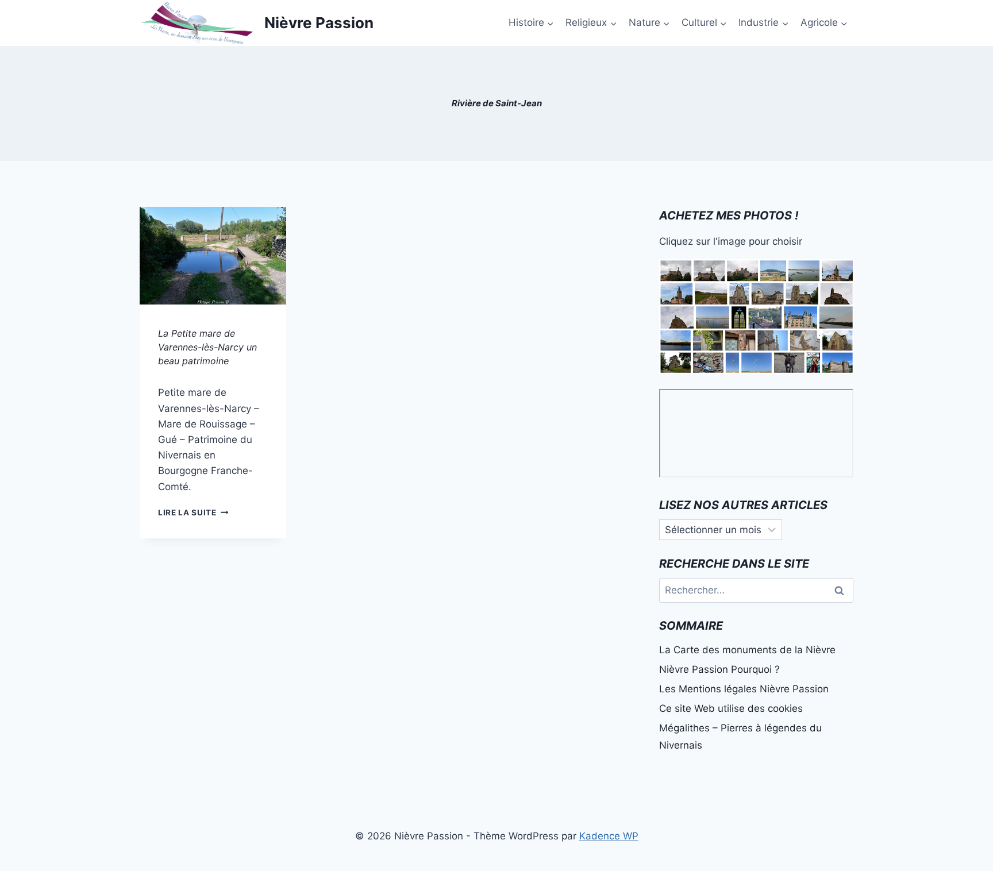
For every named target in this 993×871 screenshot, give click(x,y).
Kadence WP (608, 836)
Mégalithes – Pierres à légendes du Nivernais (740, 736)
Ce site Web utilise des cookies (731, 708)
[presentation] (213, 256)
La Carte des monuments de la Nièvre (747, 650)
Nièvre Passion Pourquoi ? (719, 669)
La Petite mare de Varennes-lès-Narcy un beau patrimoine (207, 347)
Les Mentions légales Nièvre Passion (744, 689)
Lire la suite (193, 512)
